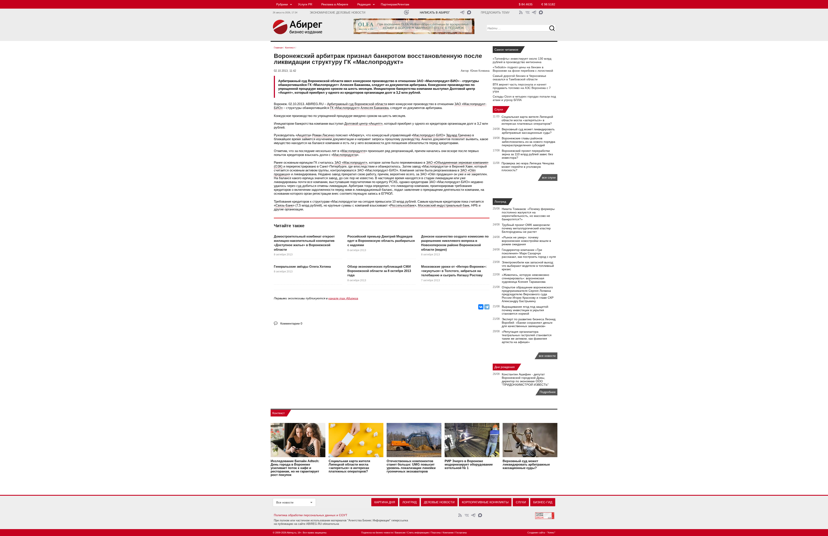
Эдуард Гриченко (458, 135)
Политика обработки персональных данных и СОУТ (310, 515)
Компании (448, 532)
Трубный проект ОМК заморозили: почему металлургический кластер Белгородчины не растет (526, 228)
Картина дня (384, 502)
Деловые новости (439, 502)
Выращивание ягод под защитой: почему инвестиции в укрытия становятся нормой (525, 310)
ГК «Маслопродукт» (345, 108)
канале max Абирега (343, 298)
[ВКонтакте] (480, 306)
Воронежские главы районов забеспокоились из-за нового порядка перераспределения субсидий (528, 142)
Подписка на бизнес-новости (377, 532)
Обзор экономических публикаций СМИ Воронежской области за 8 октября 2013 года (379, 271)
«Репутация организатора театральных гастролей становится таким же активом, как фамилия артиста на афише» (527, 337)
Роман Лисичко (323, 135)
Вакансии (400, 532)
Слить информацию (418, 532)
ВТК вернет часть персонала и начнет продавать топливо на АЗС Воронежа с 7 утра (522, 88)
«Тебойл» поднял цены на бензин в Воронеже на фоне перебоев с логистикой (523, 68)
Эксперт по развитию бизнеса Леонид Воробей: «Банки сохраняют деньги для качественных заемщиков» (528, 322)
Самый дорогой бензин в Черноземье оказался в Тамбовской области (519, 77)
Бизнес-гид (542, 502)
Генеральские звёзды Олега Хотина (302, 266)
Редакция (364, 4)
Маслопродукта (345, 155)
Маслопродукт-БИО (428, 135)
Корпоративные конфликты (485, 502)
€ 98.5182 (548, 4)
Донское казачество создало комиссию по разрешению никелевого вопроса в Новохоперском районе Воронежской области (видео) (455, 243)
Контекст (278, 413)
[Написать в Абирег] (469, 12)
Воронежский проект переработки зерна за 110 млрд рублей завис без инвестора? (527, 154)
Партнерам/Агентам (395, 4)
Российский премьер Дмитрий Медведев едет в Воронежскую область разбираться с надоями (381, 241)
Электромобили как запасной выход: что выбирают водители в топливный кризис (528, 266)
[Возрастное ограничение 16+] (406, 12)
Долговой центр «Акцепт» (363, 123)
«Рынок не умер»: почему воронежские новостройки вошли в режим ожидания (526, 241)
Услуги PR (305, 4)
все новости (547, 355)
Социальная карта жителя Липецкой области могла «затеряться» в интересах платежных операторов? (527, 120)
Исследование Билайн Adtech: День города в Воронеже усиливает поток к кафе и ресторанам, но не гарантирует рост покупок (295, 468)
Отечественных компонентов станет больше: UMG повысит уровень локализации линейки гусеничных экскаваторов (411, 466)
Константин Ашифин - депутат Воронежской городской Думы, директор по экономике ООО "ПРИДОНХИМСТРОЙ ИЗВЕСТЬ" (525, 379)
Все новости (284, 502)
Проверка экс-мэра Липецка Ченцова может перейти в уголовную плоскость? (528, 167)
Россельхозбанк (402, 205)
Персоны (436, 532)
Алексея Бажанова (375, 108)
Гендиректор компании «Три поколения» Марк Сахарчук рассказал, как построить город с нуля (529, 253)
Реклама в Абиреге (334, 4)
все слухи (549, 177)
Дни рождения (504, 367)
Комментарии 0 (291, 323)
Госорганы (461, 532)
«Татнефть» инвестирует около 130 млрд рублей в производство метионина (522, 60)
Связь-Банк (284, 205)
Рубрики (282, 4)
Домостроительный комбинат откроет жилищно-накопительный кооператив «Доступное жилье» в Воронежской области (304, 243)
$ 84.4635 (526, 4)
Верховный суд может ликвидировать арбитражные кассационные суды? (528, 130)
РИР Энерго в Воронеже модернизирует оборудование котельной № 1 (469, 464)
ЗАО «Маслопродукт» (350, 162)
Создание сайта (536, 532)
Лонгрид (500, 201)
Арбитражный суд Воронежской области (357, 104)
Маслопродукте (353, 151)
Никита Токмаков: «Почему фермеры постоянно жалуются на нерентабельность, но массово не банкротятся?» (528, 214)
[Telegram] (486, 306)
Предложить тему (495, 12)
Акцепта (303, 135)
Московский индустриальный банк (443, 205)
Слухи (498, 109)
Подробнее (548, 392)
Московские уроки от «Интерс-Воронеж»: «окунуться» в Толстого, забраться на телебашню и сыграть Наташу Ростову (454, 271)
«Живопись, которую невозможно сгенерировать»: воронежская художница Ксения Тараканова (525, 278)
